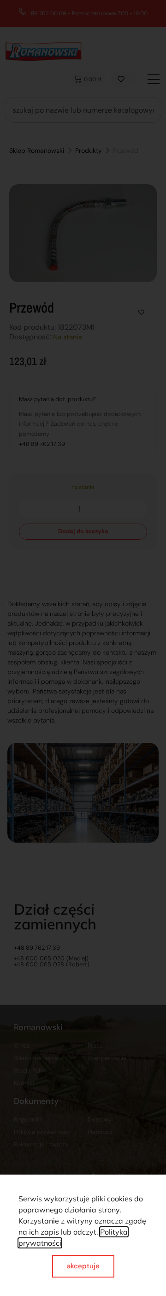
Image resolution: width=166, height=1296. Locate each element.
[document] (83, 648)
